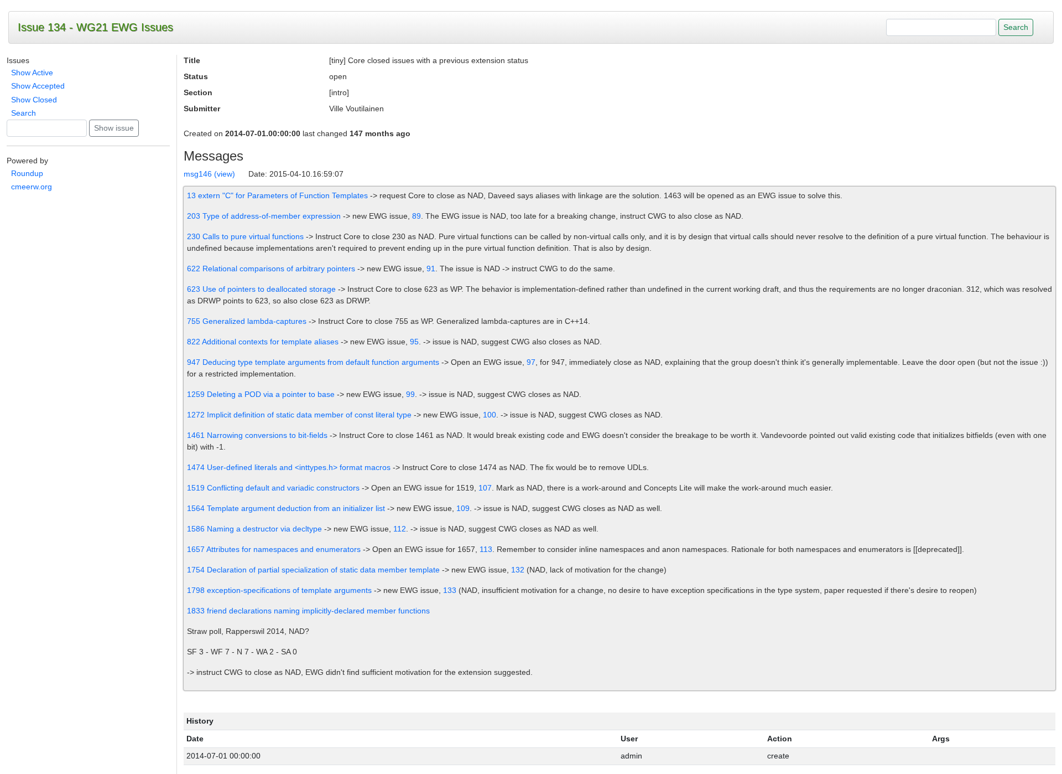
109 (463, 508)
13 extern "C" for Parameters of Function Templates (277, 195)
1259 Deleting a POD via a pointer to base (261, 394)
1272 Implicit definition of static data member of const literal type (299, 414)
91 (430, 268)
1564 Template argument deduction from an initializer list (286, 508)
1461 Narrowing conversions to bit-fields (257, 435)
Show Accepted (38, 85)
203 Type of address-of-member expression (264, 215)
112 (399, 528)
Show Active (32, 72)
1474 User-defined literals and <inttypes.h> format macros (289, 467)
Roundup (27, 173)
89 (416, 215)
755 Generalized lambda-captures (246, 321)
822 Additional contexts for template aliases (263, 341)
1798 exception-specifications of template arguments (279, 590)
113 (486, 549)
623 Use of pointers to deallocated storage (261, 289)
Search (23, 113)
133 (449, 590)
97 (531, 362)
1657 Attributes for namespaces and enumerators (275, 549)
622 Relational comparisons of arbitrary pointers (271, 268)
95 (414, 341)
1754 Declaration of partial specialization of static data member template (313, 569)
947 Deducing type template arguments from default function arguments (313, 362)
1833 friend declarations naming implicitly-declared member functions (308, 610)
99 (410, 394)
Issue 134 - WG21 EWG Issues (95, 27)
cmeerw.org (31, 186)
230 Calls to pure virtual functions (245, 236)
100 (489, 414)
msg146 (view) (209, 173)
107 (485, 487)
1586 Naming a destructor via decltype (254, 528)
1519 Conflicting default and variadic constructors (273, 487)
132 (517, 569)
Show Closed (34, 99)
